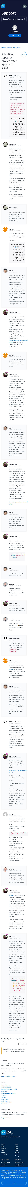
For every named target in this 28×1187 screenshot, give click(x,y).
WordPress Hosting (19, 1162)
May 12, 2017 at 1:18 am (15, 605)
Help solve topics (6, 1118)
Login (18, 35)
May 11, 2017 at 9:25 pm (15, 230)
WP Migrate (18, 1164)
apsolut (11, 584)
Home (3, 47)
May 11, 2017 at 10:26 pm (15, 376)
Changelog (4, 1154)
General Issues (5, 1085)
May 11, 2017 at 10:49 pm (15, 514)
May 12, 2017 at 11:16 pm (15, 816)
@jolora (11, 669)
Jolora (11, 270)
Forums (8, 47)
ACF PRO (3, 1095)
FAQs (16, 1148)
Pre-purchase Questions (8, 1093)
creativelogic (13, 144)
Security (17, 1156)
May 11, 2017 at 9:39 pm (15, 272)
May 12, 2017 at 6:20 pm (15, 662)
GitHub (3, 1166)
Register (12, 35)
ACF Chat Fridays (5, 1162)
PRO (2, 1146)
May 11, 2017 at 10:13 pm (15, 356)
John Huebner (13, 312)
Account (3, 1152)
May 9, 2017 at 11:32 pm (15, 77)
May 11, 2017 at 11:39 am (15, 145)
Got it (14, 1183)
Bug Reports (16, 47)
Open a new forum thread (8, 1076)
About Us (3, 1148)
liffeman (11, 869)
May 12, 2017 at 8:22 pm (15, 723)
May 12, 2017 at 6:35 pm (15, 687)
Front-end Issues (6, 1087)
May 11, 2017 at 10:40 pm (15, 466)
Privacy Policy (21, 1175)
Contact (17, 1152)
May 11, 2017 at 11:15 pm (15, 570)
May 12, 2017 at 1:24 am (15, 620)
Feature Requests (6, 1102)
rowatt (11, 814)
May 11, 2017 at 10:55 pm (15, 538)
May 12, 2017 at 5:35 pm (15, 640)
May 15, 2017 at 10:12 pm (15, 870)
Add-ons (3, 1097)
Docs (16, 1146)
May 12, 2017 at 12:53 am (15, 585)
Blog (2, 1150)
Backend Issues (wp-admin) (9, 1089)
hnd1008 (11, 229)
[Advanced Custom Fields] (3, 6)
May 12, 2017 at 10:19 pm (15, 757)
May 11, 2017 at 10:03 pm (15, 314)
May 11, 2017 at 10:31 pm (15, 429)
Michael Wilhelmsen (15, 76)
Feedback (4, 1104)
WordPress (4, 1164)
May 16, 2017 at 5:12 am (15, 892)
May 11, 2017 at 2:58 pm (15, 209)
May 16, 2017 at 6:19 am (15, 938)
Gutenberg (4, 1091)
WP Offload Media (19, 1166)
